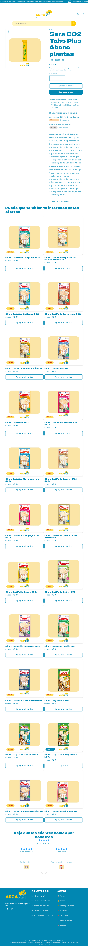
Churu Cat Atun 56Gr (56, 368)
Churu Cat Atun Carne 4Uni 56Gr (23, 700)
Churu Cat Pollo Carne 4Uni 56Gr (63, 314)
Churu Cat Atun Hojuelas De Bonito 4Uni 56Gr (60, 258)
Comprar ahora (66, 92)
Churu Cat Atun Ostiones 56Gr (22, 314)
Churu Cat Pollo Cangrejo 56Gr (22, 257)
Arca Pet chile (35, 940)
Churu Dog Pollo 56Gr (56, 700)
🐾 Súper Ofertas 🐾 (65, 920)
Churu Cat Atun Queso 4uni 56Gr (23, 368)
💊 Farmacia (62, 915)
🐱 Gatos (61, 901)
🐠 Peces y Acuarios (65, 906)
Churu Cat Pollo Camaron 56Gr (22, 646)
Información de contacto (42, 915)
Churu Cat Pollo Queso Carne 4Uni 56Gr (60, 536)
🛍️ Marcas (61, 925)
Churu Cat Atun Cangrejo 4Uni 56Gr (22, 536)
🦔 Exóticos (62, 910)
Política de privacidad (40, 910)
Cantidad (53, 74)
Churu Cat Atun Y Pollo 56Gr (60, 646)
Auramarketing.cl (56, 940)
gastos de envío (74, 68)
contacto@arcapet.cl (17, 904)
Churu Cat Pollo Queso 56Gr (21, 592)
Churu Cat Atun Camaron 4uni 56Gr (61, 423)
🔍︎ (74, 23)
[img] (44, 840)
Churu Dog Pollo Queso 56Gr (21, 755)
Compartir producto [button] (60, 202)
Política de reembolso (40, 901)
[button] (4, 14)
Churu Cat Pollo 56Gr (17, 422)
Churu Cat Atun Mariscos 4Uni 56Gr (22, 480)
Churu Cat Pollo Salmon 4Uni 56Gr (60, 480)
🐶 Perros (61, 896)
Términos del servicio (40, 906)
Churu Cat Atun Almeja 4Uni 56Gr (24, 811)
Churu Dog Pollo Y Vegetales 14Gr (60, 756)
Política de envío (38, 896)
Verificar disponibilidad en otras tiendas (65, 106)
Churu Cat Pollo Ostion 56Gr (60, 592)
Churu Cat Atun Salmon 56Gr (60, 811)
